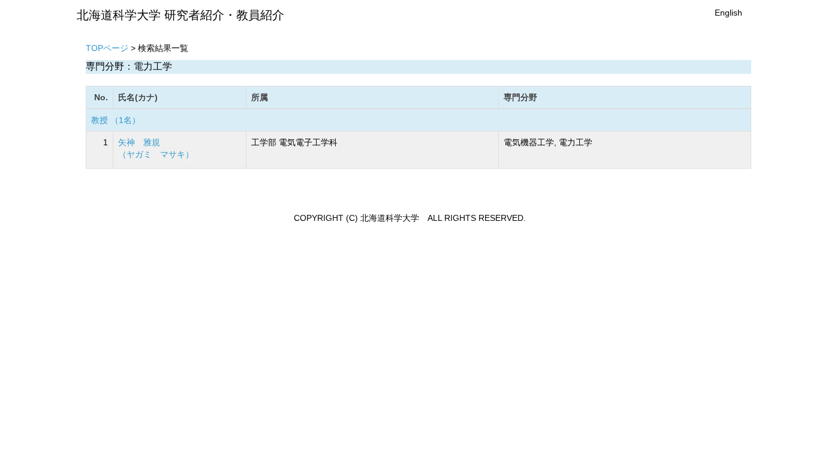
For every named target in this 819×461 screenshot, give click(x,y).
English (728, 12)
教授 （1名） (115, 120)
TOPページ (107, 48)
